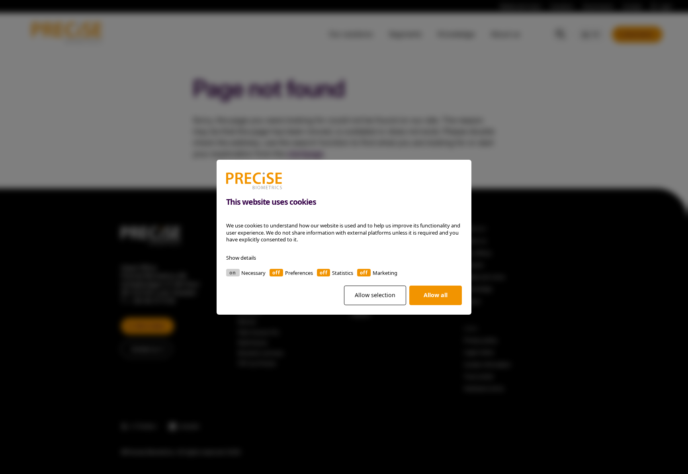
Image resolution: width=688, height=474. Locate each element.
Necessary (253, 272)
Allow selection (375, 295)
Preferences (299, 272)
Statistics (342, 272)
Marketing (385, 272)
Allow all (436, 295)
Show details (241, 257)
